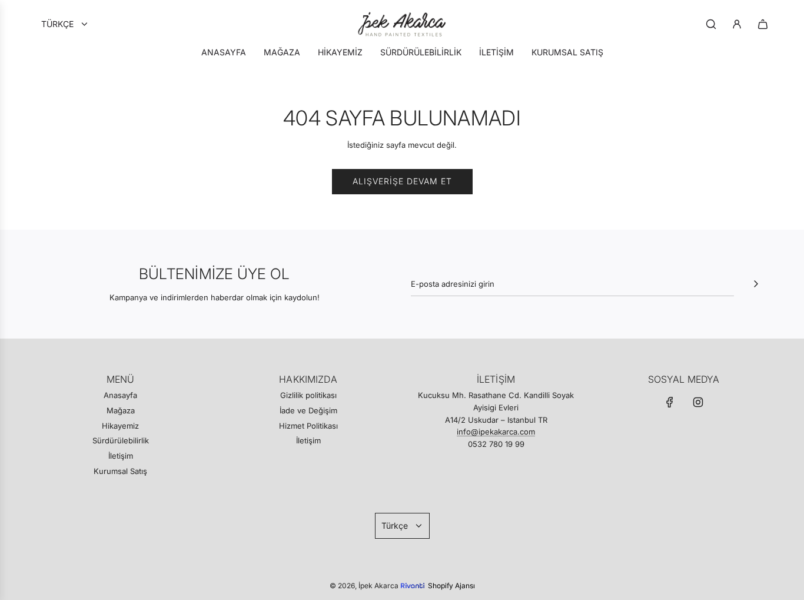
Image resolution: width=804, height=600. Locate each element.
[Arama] (711, 24)
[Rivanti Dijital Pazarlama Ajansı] (414, 576)
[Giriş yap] (737, 24)
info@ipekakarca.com (496, 431)
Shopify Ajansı (451, 585)
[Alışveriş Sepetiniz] (763, 24)
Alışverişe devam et (402, 181)
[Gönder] (756, 284)
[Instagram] (698, 402)
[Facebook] (670, 402)
